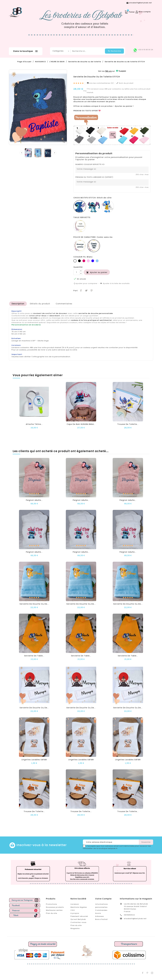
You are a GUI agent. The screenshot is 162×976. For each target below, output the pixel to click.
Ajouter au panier (96, 272)
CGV (72, 910)
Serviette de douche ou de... (34, 604)
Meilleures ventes (54, 910)
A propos (74, 913)
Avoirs (98, 913)
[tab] (18, 303)
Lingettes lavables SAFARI (34, 759)
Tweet (86, 290)
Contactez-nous (78, 922)
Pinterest (91, 290)
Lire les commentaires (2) (100, 83)
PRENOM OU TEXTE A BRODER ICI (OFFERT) (94, 177)
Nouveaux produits (55, 907)
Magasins (75, 928)
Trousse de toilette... (127, 424)
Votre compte (103, 898)
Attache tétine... (34, 424)
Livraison (74, 904)
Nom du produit (124, 83)
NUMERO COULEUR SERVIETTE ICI (90, 164)
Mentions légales (78, 907)
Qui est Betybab (78, 919)
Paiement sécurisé (79, 916)
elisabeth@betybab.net (135, 918)
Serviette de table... (34, 655)
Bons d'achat (101, 919)
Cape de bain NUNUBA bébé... (81, 424)
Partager (81, 290)
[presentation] (21, 153)
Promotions (51, 904)
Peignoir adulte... (34, 500)
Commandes (101, 910)
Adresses (99, 916)
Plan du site (51, 913)
